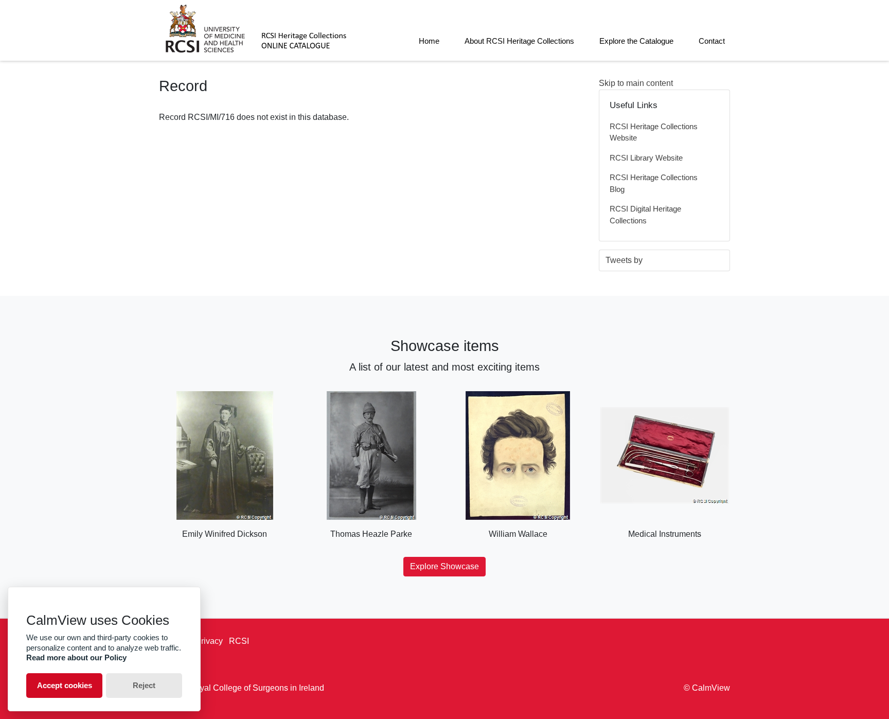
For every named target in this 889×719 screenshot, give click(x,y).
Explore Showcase (444, 566)
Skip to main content (636, 83)
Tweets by (624, 260)
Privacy (209, 641)
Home (429, 41)
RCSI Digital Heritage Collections (645, 214)
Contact (712, 41)
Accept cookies (64, 685)
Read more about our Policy (76, 657)
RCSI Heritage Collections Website (654, 132)
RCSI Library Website (646, 157)
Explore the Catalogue (636, 41)
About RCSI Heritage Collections (519, 41)
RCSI (239, 641)
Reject (144, 685)
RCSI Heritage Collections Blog (654, 183)
